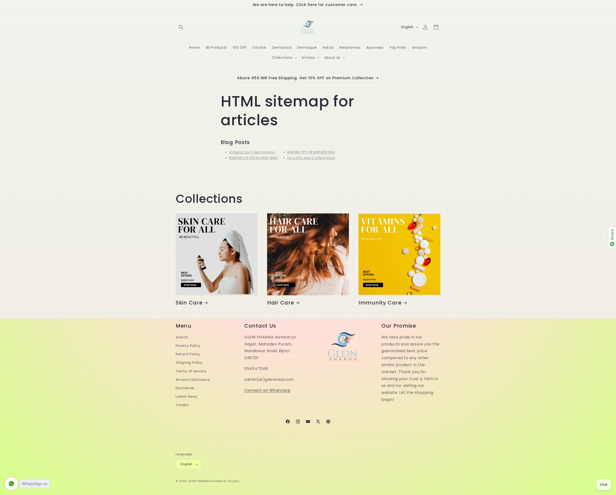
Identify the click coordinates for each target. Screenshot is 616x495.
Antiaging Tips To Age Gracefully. (252, 152)
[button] (181, 27)
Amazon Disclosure (193, 379)
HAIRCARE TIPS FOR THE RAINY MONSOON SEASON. (262, 158)
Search (182, 337)
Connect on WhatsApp (267, 390)
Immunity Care (380, 302)
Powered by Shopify (224, 481)
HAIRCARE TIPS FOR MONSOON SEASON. (313, 152)
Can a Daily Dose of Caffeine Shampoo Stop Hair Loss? (324, 158)
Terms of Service (191, 371)
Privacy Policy (188, 345)
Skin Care (189, 302)
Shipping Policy (189, 362)
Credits (182, 405)
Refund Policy (188, 354)
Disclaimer (185, 388)
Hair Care (280, 302)
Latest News (186, 396)
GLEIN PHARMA (198, 481)
